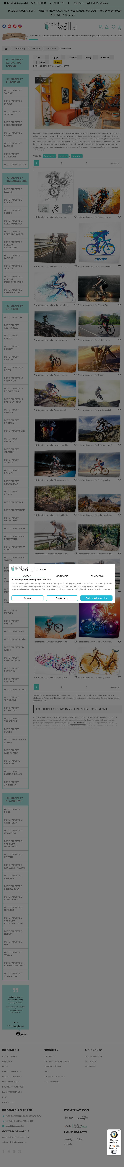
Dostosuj (61, 598)
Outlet (99, 36)
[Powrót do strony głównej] (6, 48)
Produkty (106, 36)
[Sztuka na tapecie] (15, 36)
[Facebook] (4, 26)
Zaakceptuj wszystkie (96, 598)
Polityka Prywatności (13, 1087)
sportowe (76, 156)
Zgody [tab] (27, 575)
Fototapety (33, 36)
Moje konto (93, 1050)
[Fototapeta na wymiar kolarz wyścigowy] (55, 287)
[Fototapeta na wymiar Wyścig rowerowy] (99, 661)
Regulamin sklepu (11, 1082)
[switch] (114, 1152)
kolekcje (63, 156)
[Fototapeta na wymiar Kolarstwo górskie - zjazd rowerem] (55, 192)
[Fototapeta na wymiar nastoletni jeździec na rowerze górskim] (55, 498)
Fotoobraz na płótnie (54, 1076)
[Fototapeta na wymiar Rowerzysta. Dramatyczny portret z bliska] (55, 430)
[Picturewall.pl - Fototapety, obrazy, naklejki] (60, 27)
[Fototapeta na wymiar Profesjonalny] (99, 465)
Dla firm (114, 36)
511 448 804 (40, 3)
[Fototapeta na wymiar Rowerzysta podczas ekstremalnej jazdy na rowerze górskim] (99, 200)
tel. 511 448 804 (12, 1121)
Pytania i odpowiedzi (12, 1076)
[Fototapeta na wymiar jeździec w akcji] (99, 394)
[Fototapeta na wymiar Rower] (99, 359)
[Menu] (119, 1131)
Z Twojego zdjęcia (88, 36)
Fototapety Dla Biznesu (14, 799)
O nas (5, 1066)
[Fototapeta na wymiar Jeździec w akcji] (99, 429)
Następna (115, 163)
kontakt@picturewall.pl (17, 3)
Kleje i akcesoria (51, 1082)
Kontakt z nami (9, 1056)
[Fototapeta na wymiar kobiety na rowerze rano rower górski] (99, 324)
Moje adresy (91, 1061)
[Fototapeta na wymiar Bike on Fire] (99, 289)
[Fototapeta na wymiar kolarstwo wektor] (99, 618)
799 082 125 (58, 3)
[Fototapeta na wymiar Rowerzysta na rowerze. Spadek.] (55, 360)
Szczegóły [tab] (62, 575)
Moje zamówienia (93, 1056)
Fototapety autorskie (14, 80)
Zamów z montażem (12, 1092)
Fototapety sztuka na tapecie (14, 62)
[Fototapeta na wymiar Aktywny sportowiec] (55, 463)
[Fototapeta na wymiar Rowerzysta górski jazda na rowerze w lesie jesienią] (99, 537)
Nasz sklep (7, 1061)
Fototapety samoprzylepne (49, 36)
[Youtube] (9, 26)
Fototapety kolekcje (14, 307)
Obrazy (77, 36)
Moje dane (90, 1066)
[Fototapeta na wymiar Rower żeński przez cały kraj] (55, 394)
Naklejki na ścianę (67, 36)
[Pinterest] (15, 26)
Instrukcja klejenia (11, 1071)
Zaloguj (106, 27)
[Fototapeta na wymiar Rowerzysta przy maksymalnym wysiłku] (55, 248)
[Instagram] (20, 26)
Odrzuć (27, 598)
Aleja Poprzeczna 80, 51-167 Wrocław (91, 3)
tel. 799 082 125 (26, 1121)
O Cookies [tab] (97, 575)
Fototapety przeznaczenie (16, 179)
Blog (120, 36)
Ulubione (113, 27)
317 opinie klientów (15, 1026)
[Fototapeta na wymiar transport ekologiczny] (55, 663)
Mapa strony (8, 1102)
